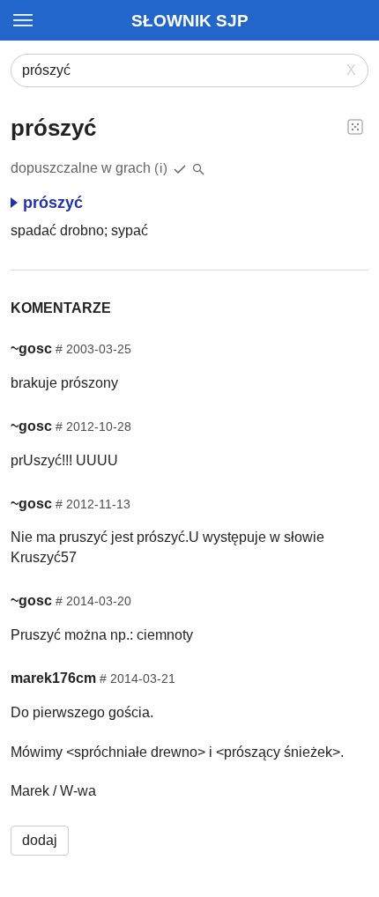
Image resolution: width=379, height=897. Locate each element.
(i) (161, 167)
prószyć (53, 202)
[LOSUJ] (355, 126)
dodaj (39, 840)
